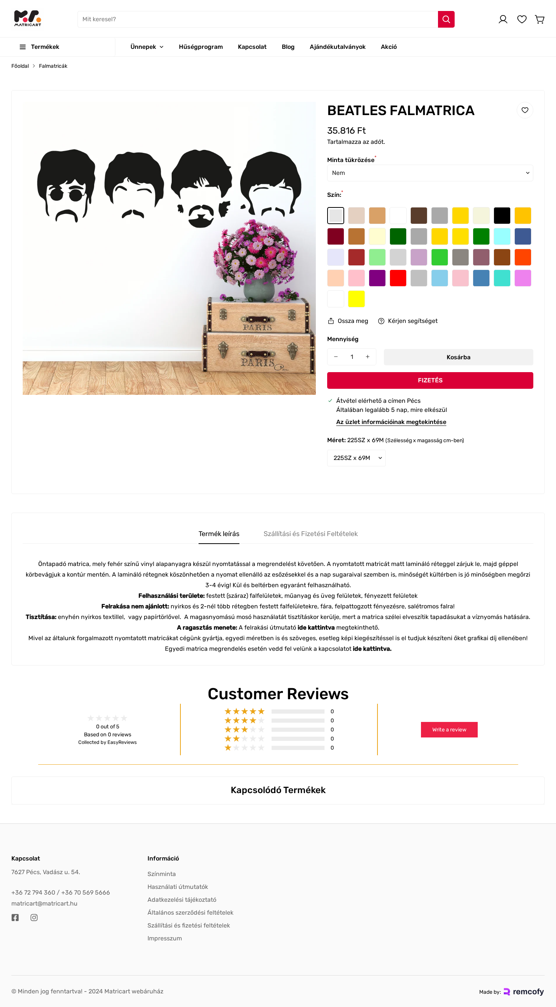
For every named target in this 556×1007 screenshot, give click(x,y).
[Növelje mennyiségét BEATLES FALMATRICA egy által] (367, 357)
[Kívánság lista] (521, 19)
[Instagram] (34, 917)
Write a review (449, 729)
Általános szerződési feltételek (190, 912)
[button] (540, 19)
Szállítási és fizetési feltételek (189, 925)
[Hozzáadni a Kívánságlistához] (525, 110)
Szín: (335, 194)
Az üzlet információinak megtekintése (391, 422)
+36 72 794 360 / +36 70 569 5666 (60, 892)
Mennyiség (343, 339)
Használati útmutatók (178, 886)
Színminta (162, 874)
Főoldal (20, 66)
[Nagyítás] (300, 117)
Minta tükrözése (351, 160)
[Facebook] (15, 917)
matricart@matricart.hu (44, 903)
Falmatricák (53, 66)
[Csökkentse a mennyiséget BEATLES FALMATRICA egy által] (336, 357)
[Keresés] (446, 19)
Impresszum (165, 938)
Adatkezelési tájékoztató (182, 899)
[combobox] (266, 19)
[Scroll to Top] (541, 965)
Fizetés (430, 380)
